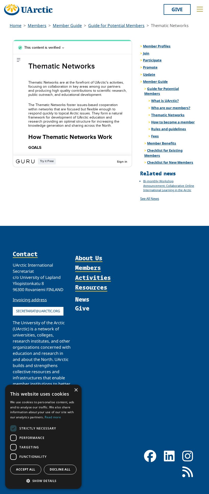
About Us (88, 258)
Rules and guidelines (168, 129)
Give (177, 9)
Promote (150, 67)
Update (149, 74)
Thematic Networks (168, 115)
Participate (152, 60)
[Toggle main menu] (200, 9)
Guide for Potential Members (116, 25)
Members (37, 25)
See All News (149, 198)
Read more (53, 417)
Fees (155, 136)
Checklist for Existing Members (163, 153)
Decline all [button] (60, 469)
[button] (43, 481)
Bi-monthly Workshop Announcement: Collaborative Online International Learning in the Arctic (168, 185)
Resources (91, 287)
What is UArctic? (165, 100)
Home (15, 25)
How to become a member (173, 122)
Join (146, 53)
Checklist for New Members (170, 162)
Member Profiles (157, 46)
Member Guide (67, 25)
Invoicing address (30, 300)
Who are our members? (170, 108)
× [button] (76, 390)
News (82, 299)
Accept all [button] (25, 469)
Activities (93, 278)
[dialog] (43, 437)
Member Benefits (161, 143)
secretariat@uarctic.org (38, 311)
